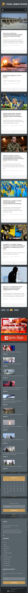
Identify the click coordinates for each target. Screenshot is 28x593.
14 (20, 486)
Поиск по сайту (7, 561)
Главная (5, 555)
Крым (5, 544)
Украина (16, 170)
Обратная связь (7, 565)
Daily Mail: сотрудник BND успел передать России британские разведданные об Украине (12, 288)
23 (4, 490)
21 (20, 488)
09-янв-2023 (6, 45)
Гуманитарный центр (8, 552)
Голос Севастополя (19, 588)
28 (20, 490)
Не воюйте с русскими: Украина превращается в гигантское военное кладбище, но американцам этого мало (14, 247)
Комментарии (6, 563)
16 (4, 488)
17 (7, 488)
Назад (3, 310)
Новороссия (17, 45)
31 (7, 492)
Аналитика (17, 256)
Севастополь (6, 546)
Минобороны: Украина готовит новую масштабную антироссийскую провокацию (12, 202)
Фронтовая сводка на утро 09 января (12, 76)
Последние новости (8, 557)
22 (23, 488)
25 (10, 490)
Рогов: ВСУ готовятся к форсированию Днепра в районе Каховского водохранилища (12, 35)
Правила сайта (7, 559)
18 (10, 488)
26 (14, 490)
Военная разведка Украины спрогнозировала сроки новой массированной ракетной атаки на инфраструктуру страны (13, 158)
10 (7, 486)
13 (17, 486)
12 (14, 486)
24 (7, 490)
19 (14, 488)
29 (23, 490)
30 (4, 492)
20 (17, 488)
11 (10, 486)
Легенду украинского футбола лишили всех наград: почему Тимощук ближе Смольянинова (12, 115)
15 (23, 486)
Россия (16, 125)
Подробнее (5, 354)
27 (17, 490)
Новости (12, 45)
